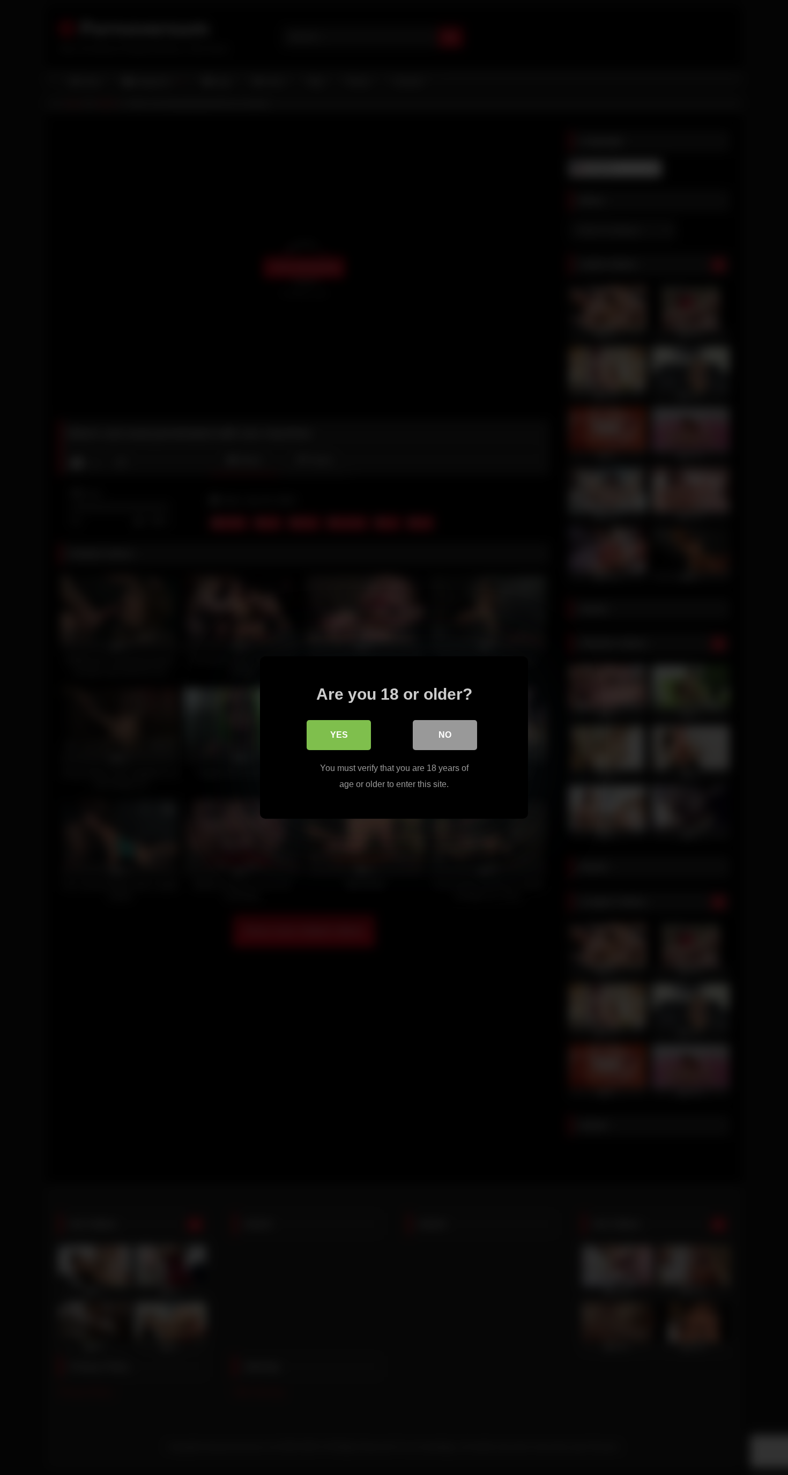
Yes (339, 734)
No (444, 734)
